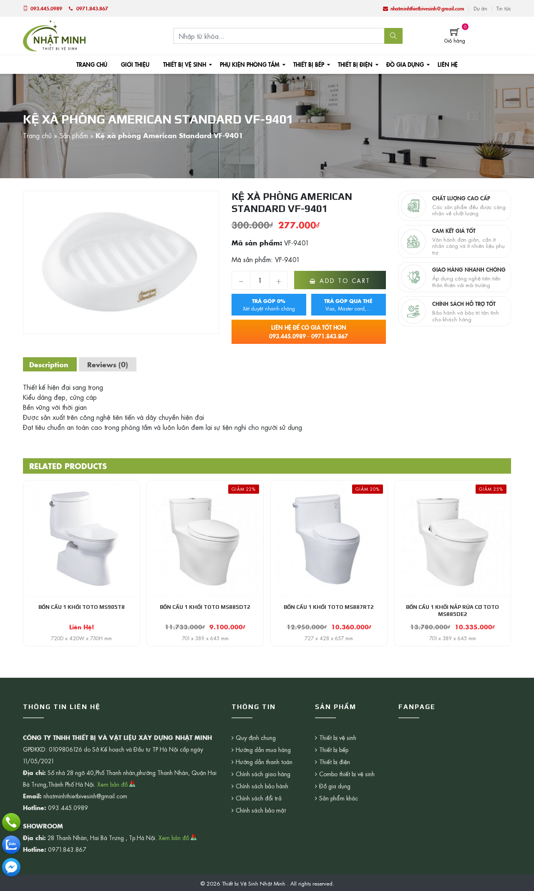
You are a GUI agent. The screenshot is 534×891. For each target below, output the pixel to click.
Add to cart (345, 280)
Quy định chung (256, 737)
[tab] (49, 364)
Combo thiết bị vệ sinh (347, 774)
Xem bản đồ (113, 784)
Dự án (480, 8)
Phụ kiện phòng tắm (250, 64)
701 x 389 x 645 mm (205, 638)
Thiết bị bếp (308, 64)
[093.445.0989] (11, 822)
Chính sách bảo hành (262, 786)
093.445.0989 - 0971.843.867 (308, 331)
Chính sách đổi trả (259, 798)
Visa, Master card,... (348, 304)
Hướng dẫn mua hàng (263, 749)
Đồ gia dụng (405, 64)
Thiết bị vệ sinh (184, 64)
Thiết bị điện (355, 64)
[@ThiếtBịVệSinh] (11, 867)
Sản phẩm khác (338, 798)
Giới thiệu (135, 64)
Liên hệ (448, 64)
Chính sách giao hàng (263, 774)
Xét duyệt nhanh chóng (269, 304)
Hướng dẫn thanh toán (264, 761)
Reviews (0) (107, 364)
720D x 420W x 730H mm (81, 638)
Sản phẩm (73, 135)
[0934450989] (11, 844)
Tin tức (503, 8)
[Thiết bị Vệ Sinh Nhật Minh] (54, 35)
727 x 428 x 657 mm (329, 638)
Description (48, 364)
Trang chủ (91, 64)
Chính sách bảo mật (261, 810)
